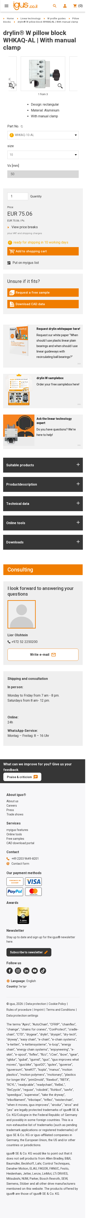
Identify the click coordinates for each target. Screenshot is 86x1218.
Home (10, 18)
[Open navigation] (6, 5)
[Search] (54, 5)
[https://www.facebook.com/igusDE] (9, 971)
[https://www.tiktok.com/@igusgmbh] (43, 971)
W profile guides (56, 18)
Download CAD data (27, 305)
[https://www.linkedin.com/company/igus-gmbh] (26, 971)
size (10, 146)
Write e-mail (39, 655)
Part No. (13, 126)
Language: (23, 981)
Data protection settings (22, 1015)
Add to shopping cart (28, 252)
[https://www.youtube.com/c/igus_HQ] (35, 971)
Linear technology (30, 18)
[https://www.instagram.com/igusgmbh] (18, 971)
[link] (43, 294)
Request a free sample (29, 294)
